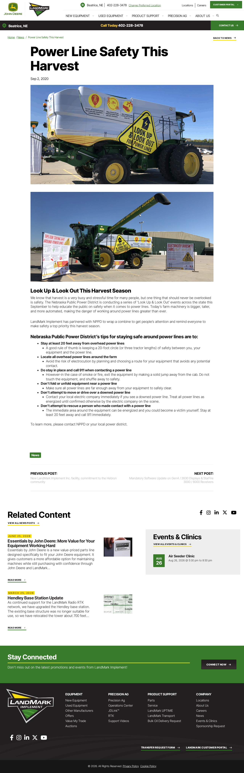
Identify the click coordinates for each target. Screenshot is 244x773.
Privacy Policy (131, 766)
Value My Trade (75, 721)
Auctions (71, 726)
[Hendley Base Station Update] (118, 604)
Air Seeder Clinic (182, 556)
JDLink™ (113, 710)
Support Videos (118, 721)
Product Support (145, 16)
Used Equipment (110, 16)
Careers (201, 5)
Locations (187, 5)
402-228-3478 (117, 5)
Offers (69, 716)
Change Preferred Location (145, 5)
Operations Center (120, 705)
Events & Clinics (206, 721)
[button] (226, 4)
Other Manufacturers (79, 710)
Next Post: (171, 475)
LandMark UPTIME (160, 710)
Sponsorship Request (210, 726)
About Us (202, 16)
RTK (111, 716)
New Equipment (78, 16)
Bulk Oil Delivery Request (164, 721)
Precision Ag (177, 16)
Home (11, 37)
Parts (151, 700)
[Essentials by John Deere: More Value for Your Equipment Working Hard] (118, 547)
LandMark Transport (161, 716)
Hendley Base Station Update (35, 597)
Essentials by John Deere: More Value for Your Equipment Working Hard (51, 543)
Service (153, 705)
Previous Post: (73, 475)
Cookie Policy (148, 766)
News (21, 37)
